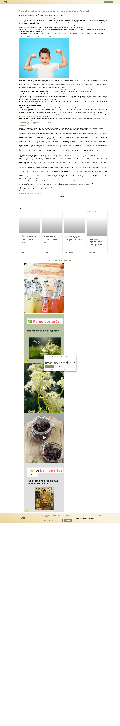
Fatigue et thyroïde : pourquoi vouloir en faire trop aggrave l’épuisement (51, 237)
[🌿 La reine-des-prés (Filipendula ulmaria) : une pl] (44, 388)
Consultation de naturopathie (19, 2)
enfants (28, 193)
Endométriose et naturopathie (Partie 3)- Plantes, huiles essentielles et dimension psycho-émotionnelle (97, 243)
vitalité (40, 193)
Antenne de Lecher (31, 2)
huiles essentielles (34, 193)
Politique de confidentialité (63, 369)
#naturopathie (23, 193)
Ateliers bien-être (40, 2)
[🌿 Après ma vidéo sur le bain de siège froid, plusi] (44, 487)
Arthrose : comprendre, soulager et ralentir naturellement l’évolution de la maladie (74, 238)
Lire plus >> (23, 242)
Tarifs (54, 2)
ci (23, 187)
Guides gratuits (48, 2)
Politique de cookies (54, 369)
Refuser (60, 366)
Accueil (10, 2)
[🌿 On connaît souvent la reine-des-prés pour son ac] (44, 338)
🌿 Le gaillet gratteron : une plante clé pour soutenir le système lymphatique (29, 237)
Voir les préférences (70, 366)
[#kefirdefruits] (44, 288)
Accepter (50, 366)
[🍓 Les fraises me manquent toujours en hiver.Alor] (44, 438)
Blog (58, 2)
